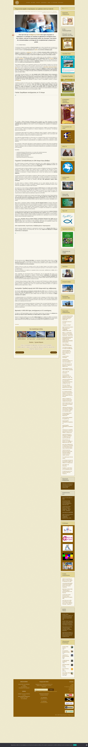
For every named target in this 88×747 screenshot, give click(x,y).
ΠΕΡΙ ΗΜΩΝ (33, 2)
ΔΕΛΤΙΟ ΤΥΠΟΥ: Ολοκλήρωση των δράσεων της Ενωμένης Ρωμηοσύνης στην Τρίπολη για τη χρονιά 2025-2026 (67, 617)
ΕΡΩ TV (64, 146)
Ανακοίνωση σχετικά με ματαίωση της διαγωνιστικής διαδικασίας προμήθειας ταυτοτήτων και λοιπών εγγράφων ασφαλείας (67, 452)
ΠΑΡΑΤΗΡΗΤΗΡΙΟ (54, 12)
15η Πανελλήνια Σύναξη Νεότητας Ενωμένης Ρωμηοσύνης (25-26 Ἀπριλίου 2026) (67, 596)
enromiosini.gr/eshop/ (43, 702)
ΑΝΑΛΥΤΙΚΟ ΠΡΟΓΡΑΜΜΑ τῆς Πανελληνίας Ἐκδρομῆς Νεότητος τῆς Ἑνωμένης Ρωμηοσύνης (67, 585)
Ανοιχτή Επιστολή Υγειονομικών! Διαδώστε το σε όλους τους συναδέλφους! (67, 360)
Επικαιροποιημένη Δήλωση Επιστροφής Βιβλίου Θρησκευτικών (66, 414)
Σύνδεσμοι (65, 523)
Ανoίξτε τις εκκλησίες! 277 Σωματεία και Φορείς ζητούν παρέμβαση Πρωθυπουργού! (67, 399)
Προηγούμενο (20, 352)
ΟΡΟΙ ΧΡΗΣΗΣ (60, 2)
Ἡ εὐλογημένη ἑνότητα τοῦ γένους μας (66, 322)
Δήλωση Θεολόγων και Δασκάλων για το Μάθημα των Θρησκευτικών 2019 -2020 (67, 441)
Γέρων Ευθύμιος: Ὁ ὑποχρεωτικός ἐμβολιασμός (66, 345)
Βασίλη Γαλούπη (43, 345)
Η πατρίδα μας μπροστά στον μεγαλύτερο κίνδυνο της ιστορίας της (67, 472)
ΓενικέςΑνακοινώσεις (66, 574)
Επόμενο (53, 352)
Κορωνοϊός (49, 345)
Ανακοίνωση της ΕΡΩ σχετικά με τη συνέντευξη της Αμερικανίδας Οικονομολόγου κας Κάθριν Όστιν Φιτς (67, 381)
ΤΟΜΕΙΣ (49, 2)
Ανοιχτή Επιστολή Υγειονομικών (65, 357)
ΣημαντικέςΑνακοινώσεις (66, 311)
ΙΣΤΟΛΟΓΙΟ (38, 2)
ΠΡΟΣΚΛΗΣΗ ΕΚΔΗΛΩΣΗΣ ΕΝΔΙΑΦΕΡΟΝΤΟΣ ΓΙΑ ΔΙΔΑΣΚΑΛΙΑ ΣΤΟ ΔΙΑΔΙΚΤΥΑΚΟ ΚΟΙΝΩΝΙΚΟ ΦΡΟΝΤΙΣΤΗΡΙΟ (67, 339)
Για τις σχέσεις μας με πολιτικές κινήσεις (67, 458)
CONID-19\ (22, 345)
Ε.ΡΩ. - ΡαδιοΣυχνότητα (66, 30)
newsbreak (17, 324)
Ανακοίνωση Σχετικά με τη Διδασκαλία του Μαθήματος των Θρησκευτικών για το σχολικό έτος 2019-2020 (67, 436)
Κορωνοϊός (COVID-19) (65, 195)
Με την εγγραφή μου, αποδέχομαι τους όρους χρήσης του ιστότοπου (46, 691)
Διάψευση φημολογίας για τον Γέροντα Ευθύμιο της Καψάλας (67, 369)
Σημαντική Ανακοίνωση (65, 13)
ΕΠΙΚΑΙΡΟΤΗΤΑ (40, 11)
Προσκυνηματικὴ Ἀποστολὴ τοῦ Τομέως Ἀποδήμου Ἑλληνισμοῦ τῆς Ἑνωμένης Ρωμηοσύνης (67, 628)
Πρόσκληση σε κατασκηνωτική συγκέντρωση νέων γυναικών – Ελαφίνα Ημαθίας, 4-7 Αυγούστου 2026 (67, 485)
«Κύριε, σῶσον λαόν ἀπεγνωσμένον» (65, 372)
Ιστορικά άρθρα (66, 281)
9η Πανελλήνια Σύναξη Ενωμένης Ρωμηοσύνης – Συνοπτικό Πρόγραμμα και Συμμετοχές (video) (66, 503)
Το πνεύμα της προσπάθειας (69, 686)
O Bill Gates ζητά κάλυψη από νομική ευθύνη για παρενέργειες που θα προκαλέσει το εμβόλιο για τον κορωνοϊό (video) (67, 409)
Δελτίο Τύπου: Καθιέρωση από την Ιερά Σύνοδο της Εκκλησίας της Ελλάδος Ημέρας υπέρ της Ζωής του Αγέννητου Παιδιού (67, 446)
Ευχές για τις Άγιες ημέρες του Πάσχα (67, 498)
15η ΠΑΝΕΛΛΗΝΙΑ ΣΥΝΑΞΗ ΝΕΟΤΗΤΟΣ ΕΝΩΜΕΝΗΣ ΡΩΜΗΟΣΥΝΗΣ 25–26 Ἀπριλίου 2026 (67, 318)
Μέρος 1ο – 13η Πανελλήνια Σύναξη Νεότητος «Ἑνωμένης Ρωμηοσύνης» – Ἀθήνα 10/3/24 (67, 334)
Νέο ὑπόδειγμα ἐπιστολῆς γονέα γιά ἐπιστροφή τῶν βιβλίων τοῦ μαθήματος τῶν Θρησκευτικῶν (67, 461)
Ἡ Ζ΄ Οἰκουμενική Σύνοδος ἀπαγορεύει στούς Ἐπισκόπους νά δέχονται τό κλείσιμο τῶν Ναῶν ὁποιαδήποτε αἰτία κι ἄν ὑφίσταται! (67, 394)
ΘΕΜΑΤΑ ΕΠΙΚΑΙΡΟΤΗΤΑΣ (47, 11)
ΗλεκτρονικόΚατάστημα (65, 642)
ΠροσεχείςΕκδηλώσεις (65, 479)
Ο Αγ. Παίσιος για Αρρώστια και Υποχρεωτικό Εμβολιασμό (67, 348)
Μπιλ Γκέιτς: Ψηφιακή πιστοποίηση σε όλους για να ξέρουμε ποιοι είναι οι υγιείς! (67, 386)
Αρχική (72, 684)
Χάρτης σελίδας (71, 689)
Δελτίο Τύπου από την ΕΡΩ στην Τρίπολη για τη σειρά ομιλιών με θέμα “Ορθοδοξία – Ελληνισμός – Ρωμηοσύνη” (67, 602)
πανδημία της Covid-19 (35, 34)
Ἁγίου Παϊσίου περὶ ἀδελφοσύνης (65, 465)
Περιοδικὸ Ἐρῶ (66, 53)
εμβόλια (36, 49)
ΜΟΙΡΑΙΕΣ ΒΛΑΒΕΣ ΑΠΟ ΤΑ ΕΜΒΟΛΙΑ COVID (25, 347)
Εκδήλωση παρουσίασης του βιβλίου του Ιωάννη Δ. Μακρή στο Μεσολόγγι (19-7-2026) (67, 580)
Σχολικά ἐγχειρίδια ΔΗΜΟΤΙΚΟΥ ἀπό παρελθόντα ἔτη (67, 426)
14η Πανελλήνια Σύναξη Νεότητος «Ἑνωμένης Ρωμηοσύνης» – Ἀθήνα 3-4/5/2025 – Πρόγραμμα (66, 508)
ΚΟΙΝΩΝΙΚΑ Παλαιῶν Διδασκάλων (65, 101)
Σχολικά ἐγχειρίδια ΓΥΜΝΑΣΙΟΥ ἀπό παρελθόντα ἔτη (67, 422)
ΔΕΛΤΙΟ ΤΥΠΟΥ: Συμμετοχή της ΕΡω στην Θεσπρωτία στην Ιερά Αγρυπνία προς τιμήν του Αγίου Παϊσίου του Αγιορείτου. (67, 623)
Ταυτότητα (72, 685)
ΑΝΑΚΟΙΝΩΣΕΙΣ (44, 2)
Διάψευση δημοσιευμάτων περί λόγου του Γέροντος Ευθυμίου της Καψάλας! (67, 404)
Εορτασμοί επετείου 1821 (66, 297)
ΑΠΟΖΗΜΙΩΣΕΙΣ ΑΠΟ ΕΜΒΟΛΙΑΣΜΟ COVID (32, 345)
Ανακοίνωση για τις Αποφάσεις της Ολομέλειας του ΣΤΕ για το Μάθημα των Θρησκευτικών (67, 431)
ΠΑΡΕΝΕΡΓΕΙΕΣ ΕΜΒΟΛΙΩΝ (37, 347)
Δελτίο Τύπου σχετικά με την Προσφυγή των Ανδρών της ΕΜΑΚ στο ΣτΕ (67, 365)
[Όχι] (86, 745)
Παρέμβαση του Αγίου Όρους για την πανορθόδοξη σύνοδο (67, 469)
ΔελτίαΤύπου (64, 610)
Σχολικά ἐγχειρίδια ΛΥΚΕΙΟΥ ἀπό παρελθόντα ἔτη (67, 418)
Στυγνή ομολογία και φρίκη (67, 389)
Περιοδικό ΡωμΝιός (67, 76)
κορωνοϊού (51, 58)
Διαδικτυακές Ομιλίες (65, 178)
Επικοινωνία (72, 690)
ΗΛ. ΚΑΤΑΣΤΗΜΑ (54, 2)
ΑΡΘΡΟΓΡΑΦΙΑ (27, 11)
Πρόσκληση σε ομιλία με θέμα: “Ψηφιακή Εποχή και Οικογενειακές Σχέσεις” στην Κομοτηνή (67, 591)
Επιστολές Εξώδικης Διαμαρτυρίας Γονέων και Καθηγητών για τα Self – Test (67, 376)
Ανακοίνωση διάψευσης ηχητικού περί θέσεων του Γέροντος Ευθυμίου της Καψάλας (66, 352)
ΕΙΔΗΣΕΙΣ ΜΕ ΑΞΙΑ (34, 11)
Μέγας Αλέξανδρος (67, 159)
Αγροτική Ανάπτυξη (67, 229)
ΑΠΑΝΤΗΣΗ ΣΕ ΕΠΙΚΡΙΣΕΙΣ (67, 512)
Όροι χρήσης (71, 691)
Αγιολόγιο (65, 266)
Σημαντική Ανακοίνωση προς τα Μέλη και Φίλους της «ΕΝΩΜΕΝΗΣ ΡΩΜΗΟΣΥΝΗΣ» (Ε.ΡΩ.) (67, 329)
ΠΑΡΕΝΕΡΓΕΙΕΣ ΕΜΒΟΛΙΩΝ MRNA (49, 347)
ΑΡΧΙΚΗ (28, 2)
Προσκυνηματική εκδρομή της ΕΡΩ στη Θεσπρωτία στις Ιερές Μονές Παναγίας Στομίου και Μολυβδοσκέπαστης (67, 634)
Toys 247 (64, 210)
